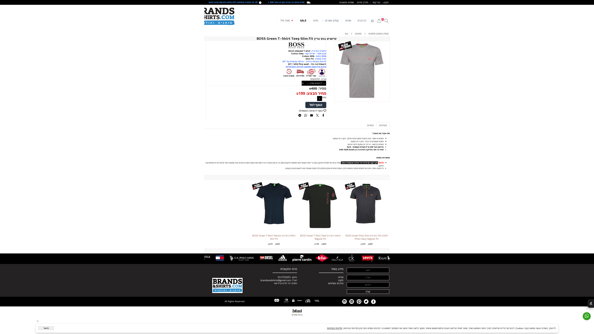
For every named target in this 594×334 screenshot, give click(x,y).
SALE (303, 20)
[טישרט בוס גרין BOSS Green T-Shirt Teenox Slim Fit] (274, 224)
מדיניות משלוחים (335, 283)
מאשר (46, 328)
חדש (315, 20)
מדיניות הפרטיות (334, 328)
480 (371, 243)
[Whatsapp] (372, 20)
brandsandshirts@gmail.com (275, 280)
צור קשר (376, 2)
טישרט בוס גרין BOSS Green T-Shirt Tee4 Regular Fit (320, 237)
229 (363, 243)
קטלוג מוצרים (332, 20)
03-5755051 (284, 277)
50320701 (315, 79)
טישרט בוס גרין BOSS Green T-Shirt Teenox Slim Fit (273, 237)
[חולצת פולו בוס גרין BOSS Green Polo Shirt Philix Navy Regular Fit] (366, 224)
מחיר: (321, 88)
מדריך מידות (362, 2)
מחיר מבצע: (315, 93)
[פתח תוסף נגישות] (591, 303)
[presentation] (387, 258)
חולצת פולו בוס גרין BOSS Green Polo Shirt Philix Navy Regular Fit (367, 237)
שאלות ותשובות (346, 2)
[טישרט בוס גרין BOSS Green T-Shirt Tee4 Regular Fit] (320, 229)
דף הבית (361, 20)
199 (302, 93)
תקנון (385, 2)
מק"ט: (323, 79)
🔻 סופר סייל (287, 20)
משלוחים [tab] (383, 125)
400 (314, 88)
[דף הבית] (215, 16)
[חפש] (386, 21)
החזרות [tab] (370, 125)
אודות (348, 20)
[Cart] (379, 21)
